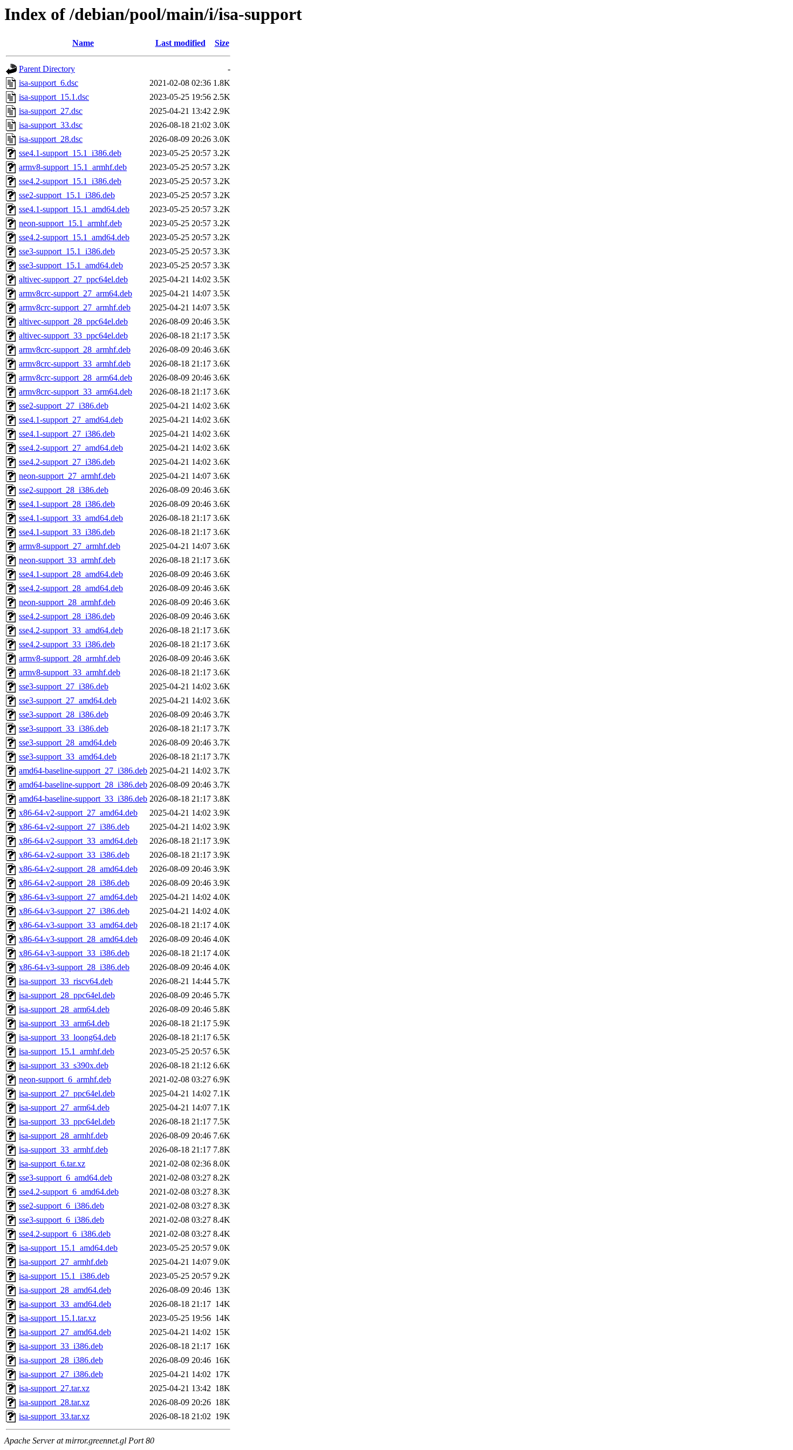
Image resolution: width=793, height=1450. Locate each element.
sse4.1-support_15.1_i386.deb (70, 153)
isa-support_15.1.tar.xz (57, 1318)
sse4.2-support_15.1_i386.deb (70, 181)
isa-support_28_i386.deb (61, 1360)
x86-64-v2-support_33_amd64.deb (78, 840)
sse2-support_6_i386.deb (61, 1205)
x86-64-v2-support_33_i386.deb (74, 854)
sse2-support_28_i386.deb (63, 489)
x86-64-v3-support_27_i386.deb (74, 911)
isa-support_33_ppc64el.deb (67, 1121)
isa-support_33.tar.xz (54, 1416)
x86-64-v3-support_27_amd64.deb (78, 897)
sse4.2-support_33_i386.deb (67, 644)
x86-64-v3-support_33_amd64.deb (78, 925)
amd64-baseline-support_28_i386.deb (83, 784)
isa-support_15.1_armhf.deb (66, 1051)
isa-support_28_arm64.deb (64, 1009)
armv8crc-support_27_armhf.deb (75, 307)
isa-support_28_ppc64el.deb (67, 995)
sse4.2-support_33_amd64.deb (71, 630)
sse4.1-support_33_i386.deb (67, 532)
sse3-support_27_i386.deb (63, 686)
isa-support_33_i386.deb (61, 1346)
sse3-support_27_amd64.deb (68, 700)
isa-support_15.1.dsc (54, 96)
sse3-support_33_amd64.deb (68, 756)
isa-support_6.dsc (48, 82)
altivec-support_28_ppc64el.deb (73, 321)
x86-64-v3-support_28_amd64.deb (78, 939)
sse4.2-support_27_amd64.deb (71, 447)
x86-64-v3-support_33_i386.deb (74, 953)
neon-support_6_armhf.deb (65, 1079)
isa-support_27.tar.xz (54, 1388)
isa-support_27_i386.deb (61, 1374)
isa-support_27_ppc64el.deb (67, 1093)
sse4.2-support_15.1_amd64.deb (74, 237)
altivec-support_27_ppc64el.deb (73, 279)
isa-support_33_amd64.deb (65, 1304)
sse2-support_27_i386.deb (63, 405)
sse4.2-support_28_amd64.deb (71, 588)
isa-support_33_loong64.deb (67, 1037)
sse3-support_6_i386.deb (61, 1219)
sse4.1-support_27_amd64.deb (71, 419)
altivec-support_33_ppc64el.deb (73, 335)
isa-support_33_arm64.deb (64, 1023)
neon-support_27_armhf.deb (67, 475)
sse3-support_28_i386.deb (63, 714)
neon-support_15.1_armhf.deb (70, 223)
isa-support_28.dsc (51, 139)
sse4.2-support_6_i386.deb (65, 1233)
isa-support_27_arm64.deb (64, 1107)
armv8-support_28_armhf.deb (69, 658)
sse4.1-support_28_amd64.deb (71, 574)
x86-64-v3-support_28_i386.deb (74, 967)
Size (222, 43)
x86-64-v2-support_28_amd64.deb (78, 868)
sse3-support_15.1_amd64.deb (71, 265)
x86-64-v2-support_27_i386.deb (74, 826)
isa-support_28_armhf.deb (63, 1135)
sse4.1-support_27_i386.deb (67, 433)
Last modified (180, 43)
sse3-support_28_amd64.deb (68, 742)
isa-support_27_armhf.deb (63, 1261)
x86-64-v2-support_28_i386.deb (74, 882)
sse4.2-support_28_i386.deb (67, 616)
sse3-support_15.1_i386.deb (67, 251)
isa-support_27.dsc (51, 111)
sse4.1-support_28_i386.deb (67, 504)
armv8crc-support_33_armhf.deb (75, 363)
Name (83, 43)
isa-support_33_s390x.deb (63, 1065)
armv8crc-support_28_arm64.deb (75, 377)
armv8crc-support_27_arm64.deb (75, 293)
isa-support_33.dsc (51, 125)
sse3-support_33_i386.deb (63, 728)
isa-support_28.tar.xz (54, 1402)
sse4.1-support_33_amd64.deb (71, 518)
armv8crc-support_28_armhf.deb (75, 349)
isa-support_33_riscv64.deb (66, 981)
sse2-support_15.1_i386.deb (67, 195)
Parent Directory (47, 68)
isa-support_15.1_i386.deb (64, 1275)
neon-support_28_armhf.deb (67, 602)
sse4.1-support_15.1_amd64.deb (74, 209)
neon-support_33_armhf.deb (67, 560)
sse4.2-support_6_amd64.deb (69, 1191)
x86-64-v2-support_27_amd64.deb (78, 812)
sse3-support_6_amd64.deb (65, 1177)
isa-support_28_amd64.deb (65, 1290)
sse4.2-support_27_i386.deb (67, 461)
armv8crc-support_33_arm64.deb (75, 391)
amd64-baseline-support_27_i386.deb (83, 770)
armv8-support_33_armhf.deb (69, 672)
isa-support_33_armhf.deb (63, 1149)
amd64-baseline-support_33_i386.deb (83, 798)
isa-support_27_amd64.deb (65, 1332)
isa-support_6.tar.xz (52, 1163)
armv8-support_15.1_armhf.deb (73, 167)
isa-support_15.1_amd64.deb (68, 1247)
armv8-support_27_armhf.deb (69, 546)
